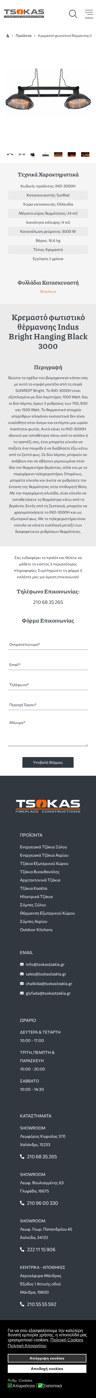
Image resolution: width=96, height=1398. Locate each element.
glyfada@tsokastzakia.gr (48, 993)
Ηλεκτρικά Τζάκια (36, 896)
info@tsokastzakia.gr (45, 964)
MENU (89, 17)
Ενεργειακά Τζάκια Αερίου (44, 855)
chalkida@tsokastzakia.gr (49, 983)
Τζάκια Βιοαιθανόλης (39, 871)
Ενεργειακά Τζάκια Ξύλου (43, 846)
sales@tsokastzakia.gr (46, 973)
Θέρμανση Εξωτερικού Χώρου (47, 913)
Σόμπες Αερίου (33, 921)
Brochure (48, 291)
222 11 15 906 (41, 1249)
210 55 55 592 (41, 1304)
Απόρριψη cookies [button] (47, 1358)
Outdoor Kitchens (36, 929)
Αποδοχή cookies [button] (47, 1369)
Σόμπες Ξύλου (33, 904)
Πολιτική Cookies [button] (66, 1340)
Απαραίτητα (24, 1386)
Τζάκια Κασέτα (33, 888)
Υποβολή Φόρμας (48, 762)
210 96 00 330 (42, 1203)
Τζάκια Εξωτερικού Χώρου (44, 863)
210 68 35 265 (48, 602)
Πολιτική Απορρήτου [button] (27, 1346)
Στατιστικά (52, 1386)
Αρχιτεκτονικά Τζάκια (40, 879)
